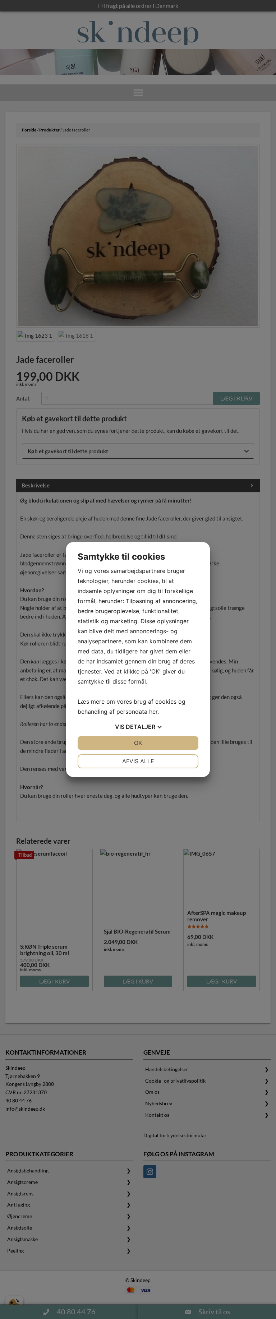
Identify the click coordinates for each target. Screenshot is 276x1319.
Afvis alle (138, 761)
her (153, 711)
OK (138, 742)
